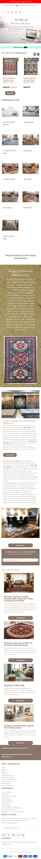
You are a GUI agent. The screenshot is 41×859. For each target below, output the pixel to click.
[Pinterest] (13, 835)
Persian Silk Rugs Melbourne (11, 808)
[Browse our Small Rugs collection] (30, 196)
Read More (20, 545)
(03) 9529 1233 (10, 5)
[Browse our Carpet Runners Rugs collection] (10, 224)
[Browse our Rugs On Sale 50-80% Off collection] (10, 110)
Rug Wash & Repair (8, 777)
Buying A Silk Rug (14, 685)
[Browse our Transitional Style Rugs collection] (10, 139)
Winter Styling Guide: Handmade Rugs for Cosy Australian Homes (18, 598)
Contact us (5, 773)
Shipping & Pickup (7, 775)
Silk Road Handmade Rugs (22, 852)
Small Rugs (27, 208)
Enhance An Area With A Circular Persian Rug (18, 644)
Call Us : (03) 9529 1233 (9, 823)
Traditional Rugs (9, 179)
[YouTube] (23, 835)
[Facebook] (9, 835)
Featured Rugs (6, 792)
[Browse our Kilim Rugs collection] (30, 167)
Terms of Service (7, 785)
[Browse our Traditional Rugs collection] (10, 167)
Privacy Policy (6, 781)
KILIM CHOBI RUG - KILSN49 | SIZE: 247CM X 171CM (10, 80)
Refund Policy (6, 783)
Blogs (3, 772)
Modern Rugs (28, 122)
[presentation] (34, 54)
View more (10, 455)
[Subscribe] (37, 560)
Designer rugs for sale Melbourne (13, 812)
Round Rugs (7, 208)
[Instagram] (18, 835)
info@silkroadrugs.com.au (28, 5)
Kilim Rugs (27, 179)
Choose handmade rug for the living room (19, 726)
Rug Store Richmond (8, 810)
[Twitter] (4, 835)
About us (4, 770)
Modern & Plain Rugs (8, 796)
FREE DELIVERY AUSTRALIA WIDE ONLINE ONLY (20, 1)
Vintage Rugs (6, 806)
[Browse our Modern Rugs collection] (30, 110)
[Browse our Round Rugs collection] (10, 196)
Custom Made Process (9, 779)
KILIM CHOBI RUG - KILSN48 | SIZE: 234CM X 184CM (30, 80)
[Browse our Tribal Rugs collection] (30, 139)
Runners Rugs (6, 800)
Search (3, 768)
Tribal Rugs (27, 151)
